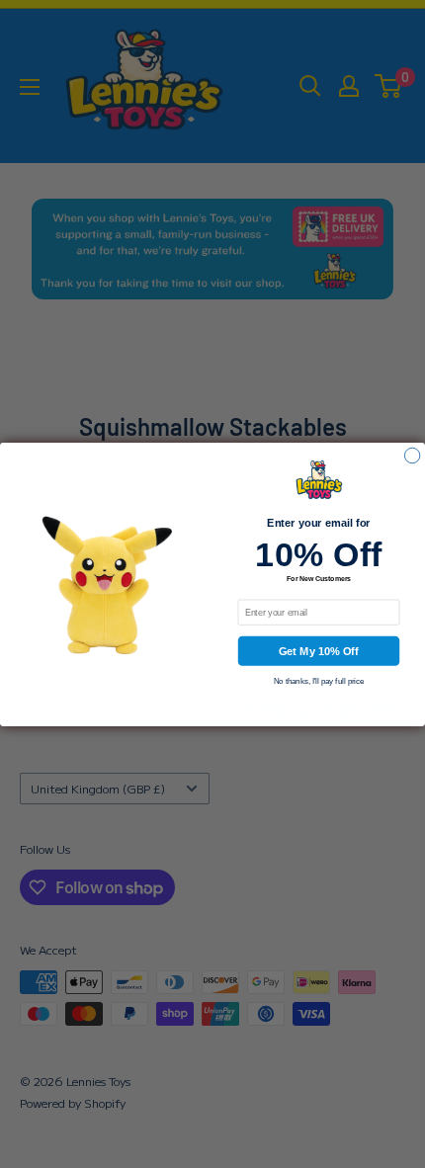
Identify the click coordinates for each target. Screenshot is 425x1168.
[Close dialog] (411, 455)
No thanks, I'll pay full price (319, 681)
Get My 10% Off (319, 650)
